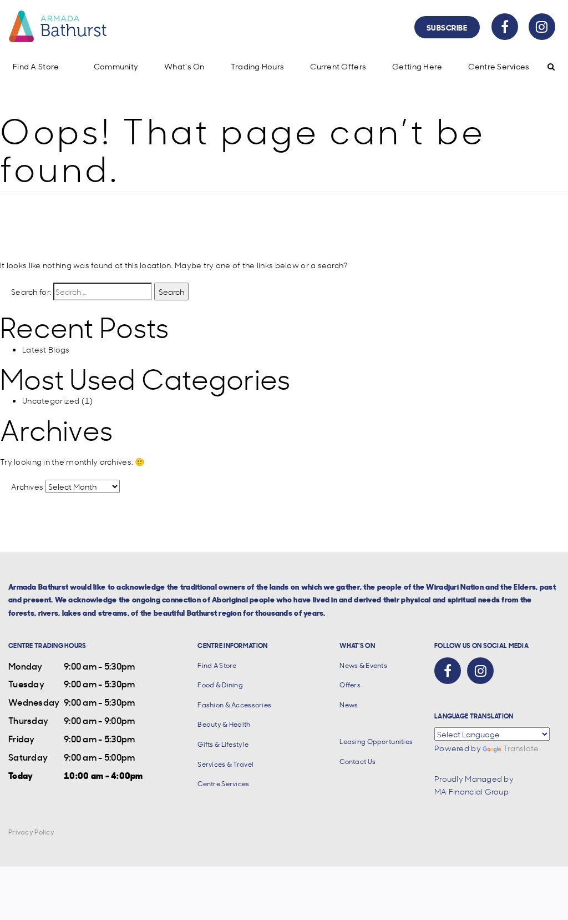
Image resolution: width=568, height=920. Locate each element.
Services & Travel (225, 764)
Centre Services (498, 66)
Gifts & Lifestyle (222, 744)
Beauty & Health (223, 724)
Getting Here (417, 66)
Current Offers (338, 66)
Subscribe (447, 27)
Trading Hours (258, 66)
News (348, 705)
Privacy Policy (31, 832)
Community (116, 66)
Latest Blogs (45, 349)
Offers (350, 685)
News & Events (363, 665)
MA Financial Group (471, 791)
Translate (521, 747)
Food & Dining (220, 685)
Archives (27, 486)
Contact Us (357, 761)
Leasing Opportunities (376, 741)
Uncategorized (51, 400)
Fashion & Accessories (234, 705)
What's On (184, 66)
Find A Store (36, 66)
